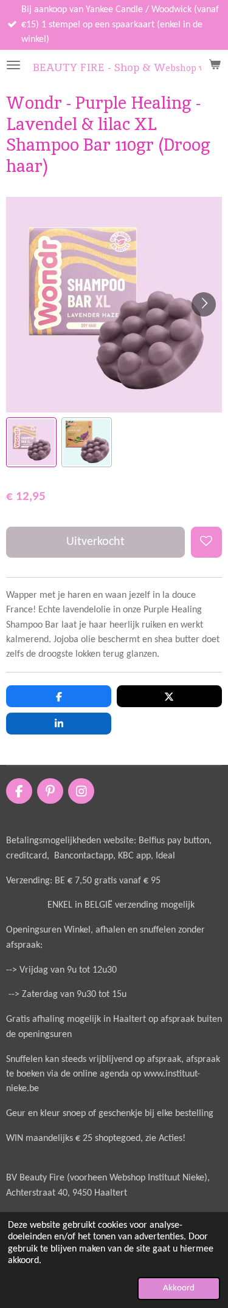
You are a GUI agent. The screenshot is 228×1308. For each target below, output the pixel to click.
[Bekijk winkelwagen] (214, 65)
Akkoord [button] (179, 1288)
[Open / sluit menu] (13, 65)
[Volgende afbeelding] (204, 304)
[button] (31, 442)
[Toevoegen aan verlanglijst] (206, 542)
